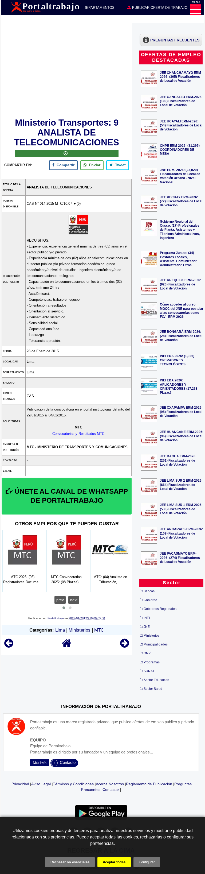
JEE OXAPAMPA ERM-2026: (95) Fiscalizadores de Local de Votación (181, 411)
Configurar (147, 862)
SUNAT (149, 671)
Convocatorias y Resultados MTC (78, 434)
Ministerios (79, 630)
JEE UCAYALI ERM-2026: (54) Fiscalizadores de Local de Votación (181, 125)
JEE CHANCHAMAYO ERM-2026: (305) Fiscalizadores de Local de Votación (181, 76)
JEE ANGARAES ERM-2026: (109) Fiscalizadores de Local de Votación (181, 533)
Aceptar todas (114, 862)
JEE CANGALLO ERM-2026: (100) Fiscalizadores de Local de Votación (181, 101)
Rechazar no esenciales (69, 862)
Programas (152, 662)
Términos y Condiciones (73, 784)
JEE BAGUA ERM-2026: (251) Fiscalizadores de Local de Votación (178, 460)
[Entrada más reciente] (8, 646)
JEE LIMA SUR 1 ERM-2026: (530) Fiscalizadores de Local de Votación (181, 509)
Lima (60, 630)
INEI (147, 618)
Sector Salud (153, 689)
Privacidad (20, 784)
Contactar (110, 789)
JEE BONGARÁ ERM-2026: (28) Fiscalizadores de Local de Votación (181, 335)
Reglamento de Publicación (149, 784)
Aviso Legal (41, 784)
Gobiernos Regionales (160, 609)
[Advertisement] (66, 69)
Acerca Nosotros (110, 784)
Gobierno (150, 600)
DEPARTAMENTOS (98, 8)
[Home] (67, 646)
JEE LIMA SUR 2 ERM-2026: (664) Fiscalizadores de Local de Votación (181, 484)
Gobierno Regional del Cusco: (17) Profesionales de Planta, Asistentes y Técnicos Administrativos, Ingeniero (180, 229)
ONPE (148, 653)
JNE (147, 627)
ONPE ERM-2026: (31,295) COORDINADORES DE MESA (180, 149)
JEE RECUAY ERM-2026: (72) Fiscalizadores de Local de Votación (181, 201)
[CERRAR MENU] (195, 9)
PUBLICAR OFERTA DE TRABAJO (159, 8)
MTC (99, 630)
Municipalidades (156, 644)
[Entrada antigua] (124, 646)
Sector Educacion (156, 680)
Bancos (149, 591)
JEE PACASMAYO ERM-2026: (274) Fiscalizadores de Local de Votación (180, 557)
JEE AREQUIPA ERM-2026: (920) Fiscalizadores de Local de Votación (180, 284)
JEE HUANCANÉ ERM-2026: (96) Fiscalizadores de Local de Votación (181, 436)
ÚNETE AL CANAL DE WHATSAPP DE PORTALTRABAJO (70, 495)
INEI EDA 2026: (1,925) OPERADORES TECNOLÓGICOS (177, 360)
